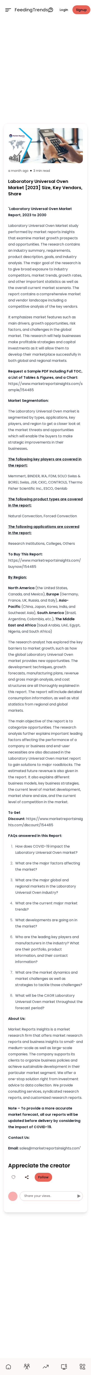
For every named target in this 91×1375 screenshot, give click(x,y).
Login (64, 10)
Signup (81, 10)
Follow (43, 1177)
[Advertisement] (45, 70)
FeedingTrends (31, 10)
